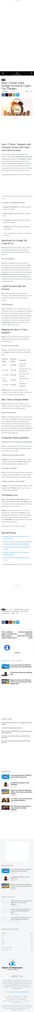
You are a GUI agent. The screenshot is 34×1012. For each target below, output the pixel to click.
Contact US (26, 996)
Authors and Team (18, 996)
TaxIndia (13, 613)
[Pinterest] (10, 94)
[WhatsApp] (14, 94)
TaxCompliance (5, 613)
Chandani (5, 91)
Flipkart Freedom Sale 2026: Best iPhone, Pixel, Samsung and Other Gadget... (21, 792)
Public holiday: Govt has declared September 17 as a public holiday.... (21, 902)
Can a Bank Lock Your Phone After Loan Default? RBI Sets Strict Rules (16, 736)
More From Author (17, 660)
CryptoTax (27, 609)
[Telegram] (17, 94)
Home (3, 77)
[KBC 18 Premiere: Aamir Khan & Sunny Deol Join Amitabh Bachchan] (5, 808)
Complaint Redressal (17, 1002)
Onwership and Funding (8, 1001)
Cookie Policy (9, 997)
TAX (7, 77)
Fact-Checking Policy (21, 999)
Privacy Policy (18, 1001)
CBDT (10, 609)
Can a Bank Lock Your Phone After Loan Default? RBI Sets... (21, 799)
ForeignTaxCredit (6, 611)
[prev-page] (3, 688)
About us (10, 996)
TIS (17, 613)
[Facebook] (3, 94)
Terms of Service (26, 1001)
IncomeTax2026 (15, 611)
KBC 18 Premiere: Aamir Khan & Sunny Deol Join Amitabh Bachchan (16, 741)
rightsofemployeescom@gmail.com (20, 992)
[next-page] (5, 688)
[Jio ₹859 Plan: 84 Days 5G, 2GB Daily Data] (5, 674)
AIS (7, 609)
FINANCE (3, 667)
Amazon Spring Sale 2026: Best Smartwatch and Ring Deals (24, 635)
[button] (2, 73)
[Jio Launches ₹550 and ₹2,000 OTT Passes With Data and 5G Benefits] (5, 667)
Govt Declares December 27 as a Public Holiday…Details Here (21, 918)
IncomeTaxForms (24, 611)
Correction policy (17, 997)
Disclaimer (24, 997)
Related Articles (6, 660)
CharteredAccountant (18, 609)
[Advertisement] (17, 18)
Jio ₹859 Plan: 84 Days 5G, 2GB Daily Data (12, 728)
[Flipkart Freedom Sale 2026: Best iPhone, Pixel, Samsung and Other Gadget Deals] (5, 682)
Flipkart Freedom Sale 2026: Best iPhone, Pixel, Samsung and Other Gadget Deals (21, 681)
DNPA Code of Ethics (11, 999)
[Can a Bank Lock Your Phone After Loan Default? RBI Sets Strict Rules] (5, 800)
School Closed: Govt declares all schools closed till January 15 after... (21, 910)
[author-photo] (17, 647)
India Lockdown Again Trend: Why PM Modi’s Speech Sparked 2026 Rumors (9, 635)
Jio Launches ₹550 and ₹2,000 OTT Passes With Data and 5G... (21, 776)
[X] (6, 94)
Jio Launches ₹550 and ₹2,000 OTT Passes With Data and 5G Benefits (21, 666)
